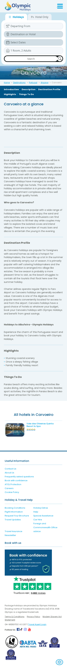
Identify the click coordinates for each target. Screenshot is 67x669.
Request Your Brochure (17, 515)
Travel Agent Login (37, 624)
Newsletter (10, 535)
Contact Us (10, 468)
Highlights (10, 94)
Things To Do (26, 94)
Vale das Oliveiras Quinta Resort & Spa (40, 425)
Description (28, 89)
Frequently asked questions (19, 476)
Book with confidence (16, 480)
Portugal (33, 82)
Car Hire (37, 519)
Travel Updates (13, 519)
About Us (9, 472)
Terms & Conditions (14, 616)
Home (7, 82)
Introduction (11, 89)
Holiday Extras (40, 507)
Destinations (19, 82)
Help (35, 511)
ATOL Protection (13, 484)
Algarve (44, 82)
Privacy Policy (33, 616)
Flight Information (14, 511)
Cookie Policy (12, 492)
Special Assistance (43, 515)
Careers (9, 488)
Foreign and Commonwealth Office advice (45, 527)
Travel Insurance (13, 531)
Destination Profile (49, 89)
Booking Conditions (15, 507)
